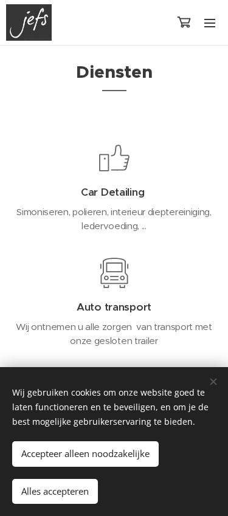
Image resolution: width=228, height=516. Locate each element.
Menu (210, 22)
